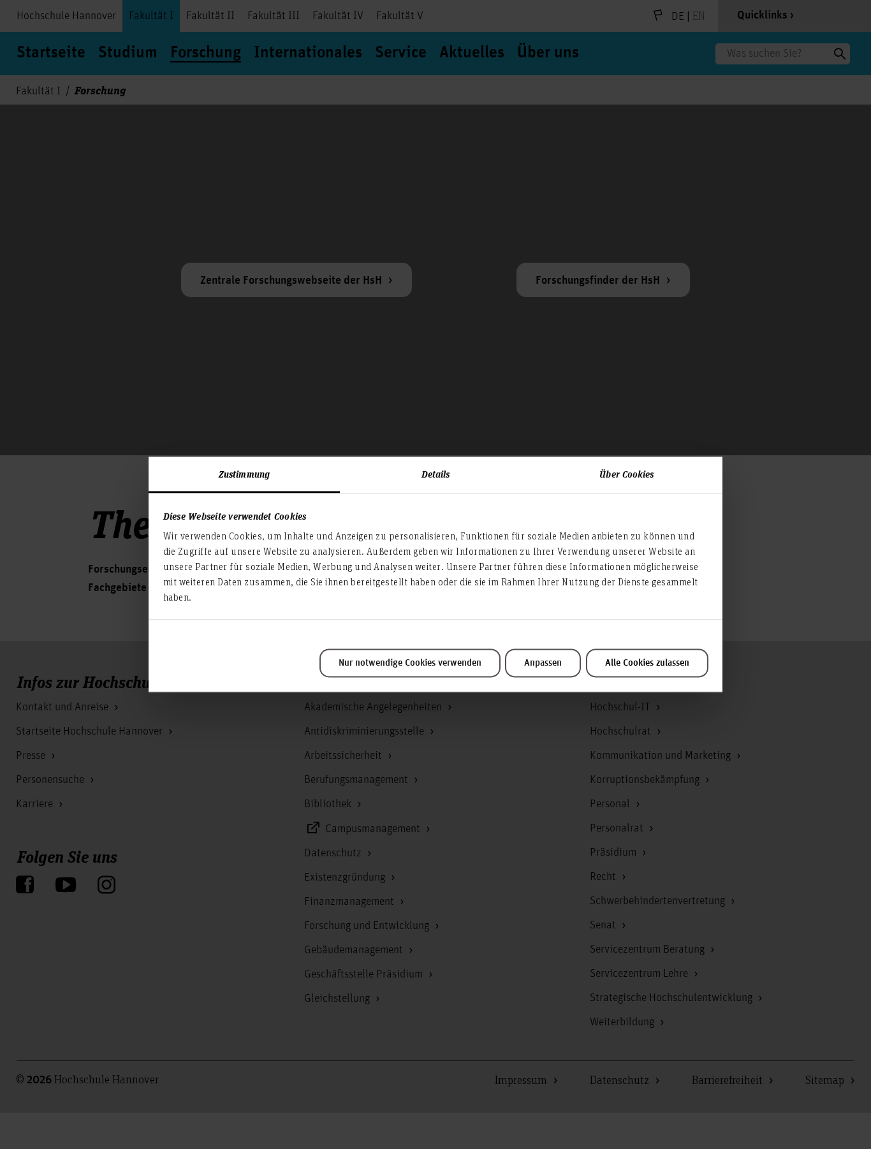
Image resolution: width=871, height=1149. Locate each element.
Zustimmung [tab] (244, 473)
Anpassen (543, 663)
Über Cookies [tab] (626, 473)
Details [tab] (435, 473)
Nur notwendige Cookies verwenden (410, 663)
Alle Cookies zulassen (647, 663)
